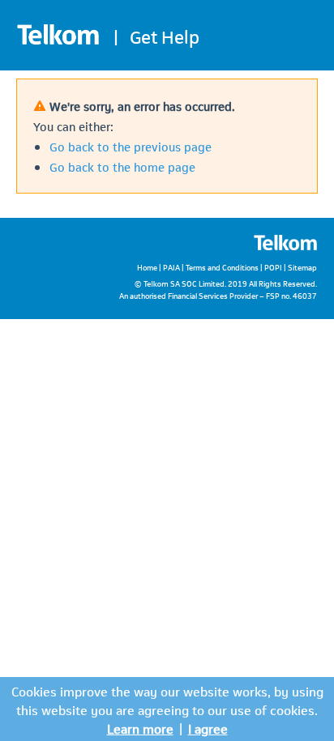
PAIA (171, 267)
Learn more (140, 727)
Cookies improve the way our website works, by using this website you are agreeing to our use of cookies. (167, 699)
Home (147, 267)
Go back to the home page (122, 166)
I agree (208, 727)
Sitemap (302, 267)
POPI (273, 267)
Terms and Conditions (222, 267)
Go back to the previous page (130, 146)
